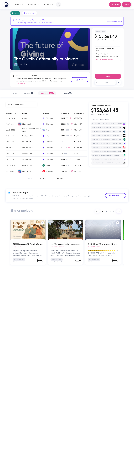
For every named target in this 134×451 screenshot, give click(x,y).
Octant (24, 118)
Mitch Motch (26, 124)
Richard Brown (27, 165)
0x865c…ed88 (27, 136)
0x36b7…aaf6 (27, 142)
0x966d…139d (27, 153)
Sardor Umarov (27, 159)
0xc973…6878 (27, 148)
